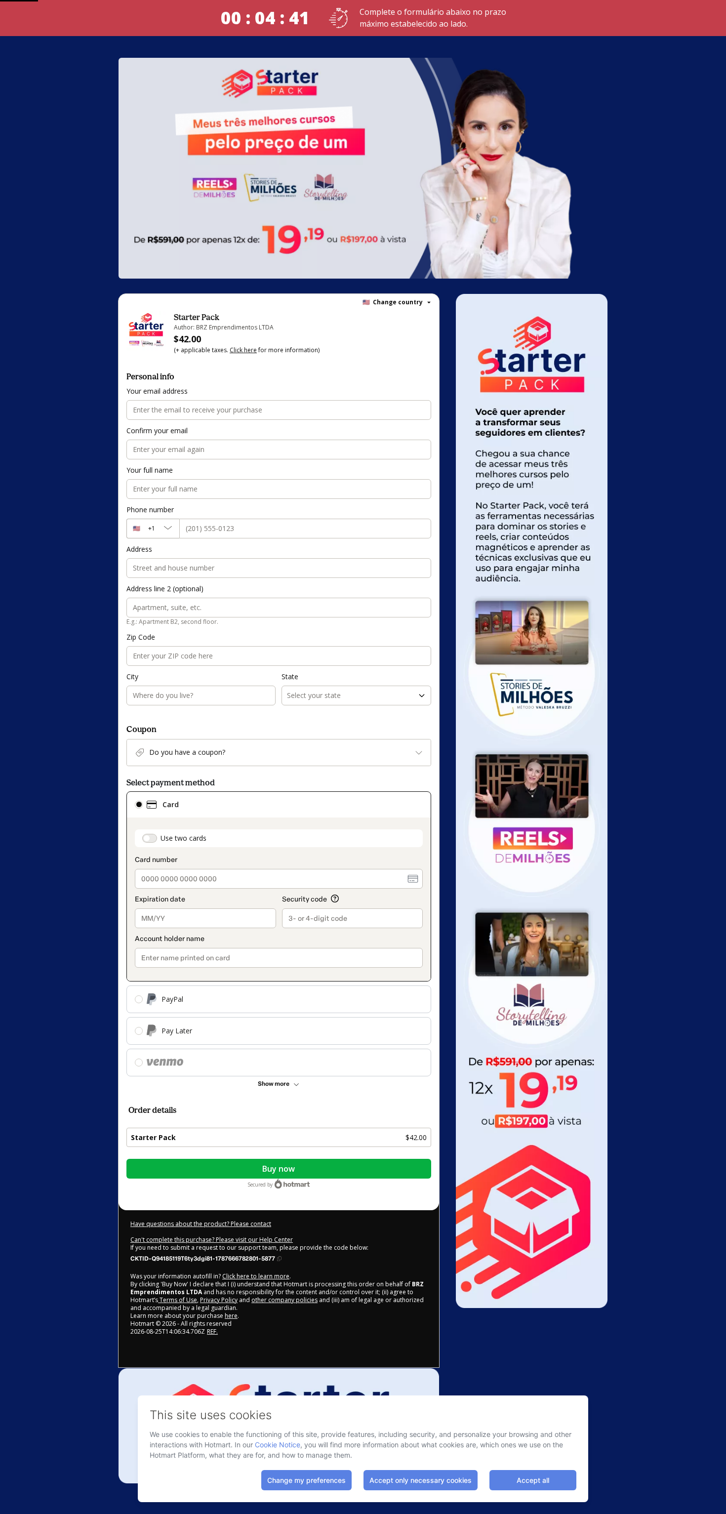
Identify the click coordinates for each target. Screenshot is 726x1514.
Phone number (150, 509)
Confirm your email (157, 430)
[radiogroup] (278, 933)
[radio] (139, 805)
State (290, 676)
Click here (243, 350)
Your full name (149, 470)
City (132, 676)
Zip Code (140, 637)
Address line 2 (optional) (164, 588)
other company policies (284, 1300)
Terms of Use (177, 1300)
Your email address (157, 391)
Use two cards (183, 838)
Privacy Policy (219, 1300)
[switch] (150, 838)
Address (139, 549)
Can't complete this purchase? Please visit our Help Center (211, 1239)
